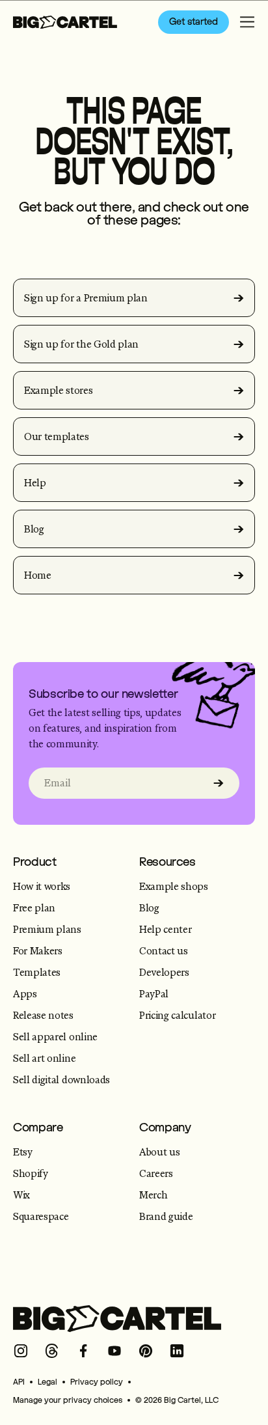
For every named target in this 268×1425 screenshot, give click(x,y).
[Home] (65, 22)
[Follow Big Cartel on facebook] (83, 1351)
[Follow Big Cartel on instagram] (21, 1351)
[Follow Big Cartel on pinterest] (146, 1351)
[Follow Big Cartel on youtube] (114, 1351)
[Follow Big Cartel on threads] (52, 1351)
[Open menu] (247, 22)
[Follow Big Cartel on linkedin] (177, 1351)
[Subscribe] (218, 783)
